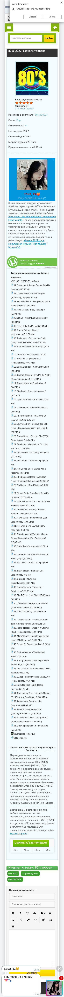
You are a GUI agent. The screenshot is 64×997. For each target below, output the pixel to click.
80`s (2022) (41, 114)
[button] (13, 913)
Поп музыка (39, 243)
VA (25, 125)
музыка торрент (18, 833)
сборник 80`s (14, 879)
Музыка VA (14, 247)
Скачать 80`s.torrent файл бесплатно (31, 845)
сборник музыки (30, 873)
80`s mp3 (12, 873)
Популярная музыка (19, 243)
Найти (49, 38)
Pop (18, 120)
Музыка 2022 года (34, 240)
